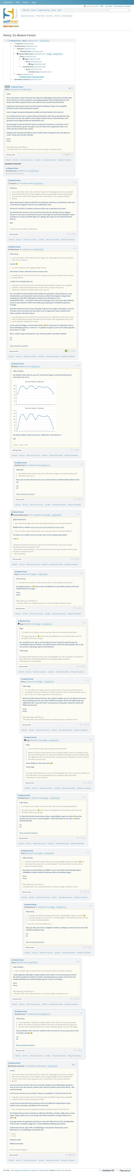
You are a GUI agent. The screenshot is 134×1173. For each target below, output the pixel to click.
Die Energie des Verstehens (20, 1170)
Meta (7, 87)
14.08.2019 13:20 (36, 740)
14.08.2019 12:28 (38, 515)
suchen (53, 10)
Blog (34, 2)
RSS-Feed (57, 16)
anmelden (38, 160)
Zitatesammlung (43, 10)
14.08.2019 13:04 (29, 624)
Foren (33, 10)
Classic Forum (61, 1170)
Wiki (17, 2)
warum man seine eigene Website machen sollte (47, 527)
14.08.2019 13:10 (31, 853)
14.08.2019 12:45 (24, 574)
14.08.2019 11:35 (32, 1066)
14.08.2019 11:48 (33, 465)
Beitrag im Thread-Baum (65, 160)
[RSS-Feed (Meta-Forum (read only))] (10, 26)
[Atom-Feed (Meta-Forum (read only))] (5, 26)
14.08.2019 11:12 (27, 249)
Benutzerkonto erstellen (49, 160)
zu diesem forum (26, 89)
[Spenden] (16, 26)
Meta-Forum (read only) (27, 16)
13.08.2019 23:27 (15, 89)
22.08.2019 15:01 (21, 962)
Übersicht (26, 10)
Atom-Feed (49, 16)
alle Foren (15, 160)
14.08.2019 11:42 (23, 367)
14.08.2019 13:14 (31, 682)
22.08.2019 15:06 (33, 1014)
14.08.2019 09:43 (27, 183)
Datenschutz (43, 1170)
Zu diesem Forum (17, 87)
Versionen (42, 1066)
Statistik (12, 264)
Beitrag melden (10, 155)
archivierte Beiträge (67, 16)
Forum (25, 2)
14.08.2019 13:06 (37, 798)
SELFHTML (8, 2)
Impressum (34, 1170)
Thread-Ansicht (40, 16)
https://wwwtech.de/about (19, 346)
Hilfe (59, 10)
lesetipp (47, 515)
